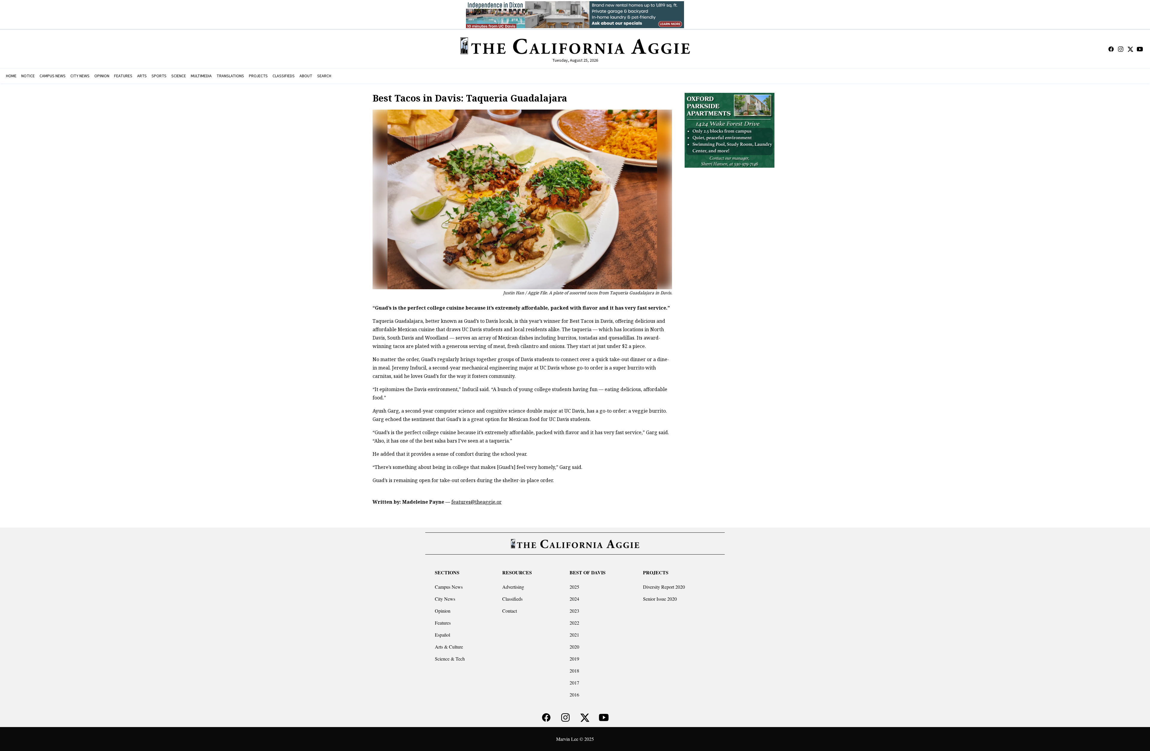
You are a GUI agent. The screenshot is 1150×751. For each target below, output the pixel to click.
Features (443, 623)
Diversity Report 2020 (664, 587)
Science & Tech (450, 658)
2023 (574, 611)
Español (442, 635)
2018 (574, 670)
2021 (574, 635)
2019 (574, 658)
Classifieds (512, 599)
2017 (574, 682)
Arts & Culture (449, 647)
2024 (574, 599)
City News (445, 599)
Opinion (442, 611)
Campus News (449, 587)
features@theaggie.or (476, 502)
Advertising (513, 587)
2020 (574, 647)
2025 (574, 587)
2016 (574, 694)
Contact (509, 611)
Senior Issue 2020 (660, 599)
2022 (574, 623)
